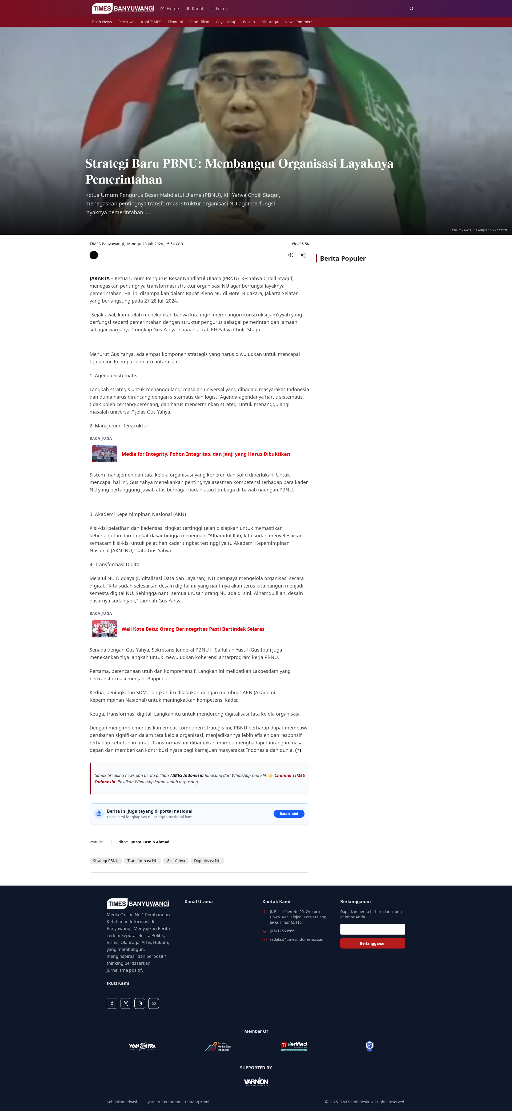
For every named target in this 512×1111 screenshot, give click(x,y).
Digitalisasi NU (207, 860)
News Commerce (300, 21)
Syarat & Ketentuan (163, 1101)
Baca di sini (289, 813)
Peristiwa (126, 21)
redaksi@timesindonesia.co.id (296, 939)
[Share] (303, 255)
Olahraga (269, 21)
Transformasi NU (142, 860)
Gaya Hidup (226, 21)
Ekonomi (175, 21)
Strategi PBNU (105, 860)
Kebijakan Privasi (122, 1101)
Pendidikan (199, 21)
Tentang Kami (197, 1101)
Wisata (249, 21)
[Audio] (291, 255)
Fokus (222, 8)
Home (173, 8)
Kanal (197, 8)
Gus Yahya (176, 860)
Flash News (102, 21)
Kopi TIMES (151, 21)
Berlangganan (373, 943)
